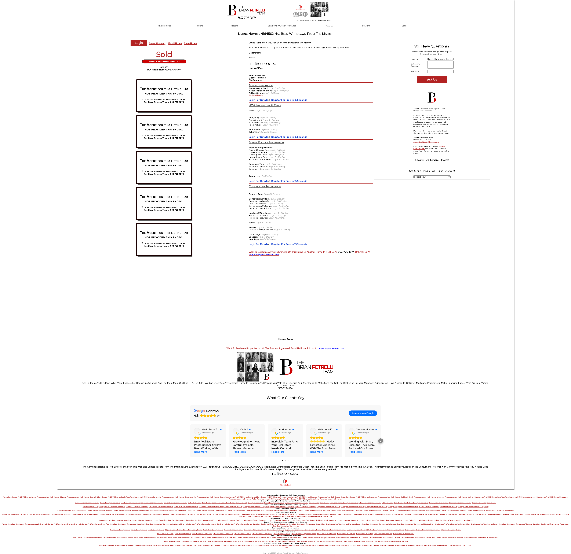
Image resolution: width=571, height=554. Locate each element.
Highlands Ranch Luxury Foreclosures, (344, 503)
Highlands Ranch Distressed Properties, (331, 507)
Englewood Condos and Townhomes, (284, 511)
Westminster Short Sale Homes (460, 520)
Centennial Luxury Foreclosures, (224, 503)
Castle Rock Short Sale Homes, (192, 520)
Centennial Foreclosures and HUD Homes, (168, 497)
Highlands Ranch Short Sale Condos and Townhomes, (368, 524)
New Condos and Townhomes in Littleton (385, 538)
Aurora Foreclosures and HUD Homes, (17, 497)
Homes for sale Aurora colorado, (14, 514)
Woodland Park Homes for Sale (396, 541)
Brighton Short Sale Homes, (148, 520)
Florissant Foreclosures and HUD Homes (235, 545)
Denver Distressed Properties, (259, 507)
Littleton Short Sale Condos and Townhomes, (440, 524)
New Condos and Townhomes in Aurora (87, 538)
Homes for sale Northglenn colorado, (517, 514)
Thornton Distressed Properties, (451, 507)
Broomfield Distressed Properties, (161, 507)
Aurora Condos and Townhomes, (69, 511)
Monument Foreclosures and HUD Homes (363, 545)
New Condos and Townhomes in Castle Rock (150, 538)
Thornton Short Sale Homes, (438, 520)
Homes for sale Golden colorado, (316, 514)
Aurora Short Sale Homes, (108, 520)
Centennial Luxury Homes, (233, 530)
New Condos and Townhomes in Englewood (249, 538)
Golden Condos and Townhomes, (310, 511)
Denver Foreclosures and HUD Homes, (234, 497)
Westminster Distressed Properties (475, 507)
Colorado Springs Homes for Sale (193, 541)
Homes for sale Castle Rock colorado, (120, 514)
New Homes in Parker (364, 534)
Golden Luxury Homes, (313, 530)
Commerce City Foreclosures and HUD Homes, (202, 497)
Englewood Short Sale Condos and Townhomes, (297, 524)
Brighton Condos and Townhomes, (118, 511)
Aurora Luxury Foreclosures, (110, 503)
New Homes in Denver (242, 534)
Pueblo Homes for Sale (374, 541)
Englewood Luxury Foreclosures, (296, 503)
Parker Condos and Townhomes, (447, 511)
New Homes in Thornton (383, 534)
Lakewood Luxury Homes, (356, 530)
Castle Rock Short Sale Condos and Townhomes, (154, 524)
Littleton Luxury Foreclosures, (393, 503)
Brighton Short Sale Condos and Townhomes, (84, 524)
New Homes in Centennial (223, 534)
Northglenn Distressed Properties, (405, 507)
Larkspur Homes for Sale (290, 541)
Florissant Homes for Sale (251, 541)
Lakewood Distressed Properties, (358, 507)
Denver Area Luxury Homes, (120, 530)
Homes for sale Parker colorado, (543, 514)
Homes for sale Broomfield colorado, (92, 514)
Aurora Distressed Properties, (93, 507)
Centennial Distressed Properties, (211, 507)
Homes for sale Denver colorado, (206, 514)
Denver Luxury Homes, (275, 530)
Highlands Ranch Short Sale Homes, (329, 520)
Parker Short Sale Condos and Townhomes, (509, 524)
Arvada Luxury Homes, (156, 530)
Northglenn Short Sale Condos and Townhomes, (475, 524)
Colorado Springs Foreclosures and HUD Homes (146, 545)
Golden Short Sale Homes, (305, 520)
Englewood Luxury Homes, (295, 530)
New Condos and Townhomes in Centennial (184, 538)
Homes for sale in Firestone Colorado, (261, 514)
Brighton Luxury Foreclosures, (152, 503)
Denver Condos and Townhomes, (258, 511)
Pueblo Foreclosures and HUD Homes (422, 545)
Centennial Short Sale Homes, (215, 520)
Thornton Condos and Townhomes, (472, 511)
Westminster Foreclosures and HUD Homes (326, 499)
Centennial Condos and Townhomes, (200, 511)
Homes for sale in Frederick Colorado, (290, 514)
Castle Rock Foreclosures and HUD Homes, (137, 497)
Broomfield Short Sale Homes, (170, 520)
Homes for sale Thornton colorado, (265, 516)
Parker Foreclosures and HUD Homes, (266, 499)
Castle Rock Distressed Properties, (186, 507)
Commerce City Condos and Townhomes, (230, 511)
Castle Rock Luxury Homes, (213, 530)
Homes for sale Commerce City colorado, (178, 514)
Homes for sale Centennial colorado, (148, 514)
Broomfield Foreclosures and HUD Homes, (105, 497)
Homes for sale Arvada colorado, (39, 514)
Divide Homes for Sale (215, 541)
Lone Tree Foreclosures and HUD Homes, (512, 497)
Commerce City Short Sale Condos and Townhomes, (227, 524)
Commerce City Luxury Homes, (255, 530)
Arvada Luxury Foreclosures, (131, 503)
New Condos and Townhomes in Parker (416, 538)
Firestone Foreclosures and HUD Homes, (325, 497)
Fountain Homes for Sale (271, 541)
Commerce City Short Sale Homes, (240, 520)
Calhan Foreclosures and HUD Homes (113, 545)
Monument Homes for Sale (336, 541)
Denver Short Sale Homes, (262, 520)
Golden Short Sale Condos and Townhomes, (332, 524)
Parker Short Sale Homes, (418, 520)
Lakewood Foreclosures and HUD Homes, (452, 497)
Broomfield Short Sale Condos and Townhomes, (118, 524)
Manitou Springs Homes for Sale (313, 541)
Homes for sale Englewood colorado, (233, 514)
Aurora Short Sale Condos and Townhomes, (18, 524)
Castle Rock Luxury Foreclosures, (200, 503)
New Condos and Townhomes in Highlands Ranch (316, 538)
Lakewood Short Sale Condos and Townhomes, (405, 524)
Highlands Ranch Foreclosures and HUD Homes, (418, 497)
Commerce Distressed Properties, (235, 507)
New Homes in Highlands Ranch (304, 534)
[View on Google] (197, 431)
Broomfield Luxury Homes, (193, 530)
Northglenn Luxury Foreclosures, (416, 503)
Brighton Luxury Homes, (174, 530)
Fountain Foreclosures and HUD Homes (266, 545)
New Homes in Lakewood (326, 534)
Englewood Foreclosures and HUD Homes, (264, 497)
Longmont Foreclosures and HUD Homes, (543, 497)
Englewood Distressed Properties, (282, 507)
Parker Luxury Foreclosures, (439, 503)
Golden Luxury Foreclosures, (319, 503)
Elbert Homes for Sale (232, 541)
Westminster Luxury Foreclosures (484, 503)
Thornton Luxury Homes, (431, 530)
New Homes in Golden (282, 534)
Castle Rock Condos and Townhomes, (173, 511)
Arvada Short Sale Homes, (127, 520)
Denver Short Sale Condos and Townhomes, (263, 524)
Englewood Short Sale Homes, (284, 520)
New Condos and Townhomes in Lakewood (352, 538)
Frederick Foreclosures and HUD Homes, (295, 497)
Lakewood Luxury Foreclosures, (370, 503)
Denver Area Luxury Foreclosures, (87, 503)
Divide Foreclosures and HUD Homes (178, 545)
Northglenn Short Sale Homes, (397, 520)
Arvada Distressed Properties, (114, 507)
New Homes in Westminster (403, 534)
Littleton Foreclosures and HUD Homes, (482, 497)
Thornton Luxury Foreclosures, (460, 503)
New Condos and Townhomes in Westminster (481, 538)
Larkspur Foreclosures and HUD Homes (296, 545)
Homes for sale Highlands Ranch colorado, (375, 514)
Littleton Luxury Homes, (375, 530)
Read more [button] (200, 451)
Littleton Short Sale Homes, (375, 520)
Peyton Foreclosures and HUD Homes (393, 545)
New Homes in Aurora (165, 534)
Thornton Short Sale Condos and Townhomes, (542, 524)
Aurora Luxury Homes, (139, 530)
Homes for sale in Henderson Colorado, (344, 514)
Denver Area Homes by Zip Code (320, 516)
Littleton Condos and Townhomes (394, 511)
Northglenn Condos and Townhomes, (421, 511)
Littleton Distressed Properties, (381, 507)
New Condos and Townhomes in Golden (282, 538)
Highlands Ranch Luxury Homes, (334, 530)
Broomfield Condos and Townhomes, (145, 511)
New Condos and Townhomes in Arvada (118, 538)
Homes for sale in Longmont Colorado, (487, 514)
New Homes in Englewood (262, 534)
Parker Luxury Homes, (413, 530)
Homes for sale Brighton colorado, (65, 514)
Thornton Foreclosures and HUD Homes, (295, 499)
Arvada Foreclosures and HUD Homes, (45, 497)
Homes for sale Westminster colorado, (292, 516)
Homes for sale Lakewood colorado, (405, 514)
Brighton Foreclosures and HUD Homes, (74, 497)
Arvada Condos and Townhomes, (93, 511)
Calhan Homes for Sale (171, 541)
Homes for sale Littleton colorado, (432, 514)
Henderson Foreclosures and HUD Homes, (384, 497)
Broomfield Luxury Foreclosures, (175, 503)
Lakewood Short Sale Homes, (353, 520)
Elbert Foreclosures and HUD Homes (206, 545)
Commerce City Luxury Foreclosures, (249, 503)
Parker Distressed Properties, (429, 507)
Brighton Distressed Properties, (137, 507)
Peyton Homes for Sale (356, 541)
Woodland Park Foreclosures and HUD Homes (454, 545)
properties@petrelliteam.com (426, 142)
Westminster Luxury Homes (451, 530)
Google (285, 547)
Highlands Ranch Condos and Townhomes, (338, 511)
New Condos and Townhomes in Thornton (447, 538)
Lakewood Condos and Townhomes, (368, 511)
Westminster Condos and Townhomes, (500, 511)
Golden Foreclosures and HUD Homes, (355, 497)
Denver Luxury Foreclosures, (273, 503)
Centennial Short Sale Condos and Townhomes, (190, 524)
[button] (190, 440)
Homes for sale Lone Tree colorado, (459, 514)
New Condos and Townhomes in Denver (217, 538)
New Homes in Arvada (183, 534)
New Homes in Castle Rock (202, 534)
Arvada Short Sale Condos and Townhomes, (50, 524)
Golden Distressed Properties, (306, 507)
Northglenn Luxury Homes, (395, 530)
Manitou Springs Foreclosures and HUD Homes (329, 545)
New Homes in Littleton (346, 534)
